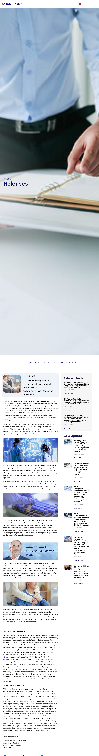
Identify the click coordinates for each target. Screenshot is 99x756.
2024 (43, 362)
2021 (61, 362)
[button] (79, 4)
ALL (24, 362)
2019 (74, 362)
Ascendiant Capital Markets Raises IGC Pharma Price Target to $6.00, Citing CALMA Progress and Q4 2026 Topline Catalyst (76, 384)
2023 (49, 362)
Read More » (68, 393)
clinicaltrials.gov (9, 657)
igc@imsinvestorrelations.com (14, 745)
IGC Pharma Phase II (23, 657)
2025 (37, 362)
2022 (55, 362)
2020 (67, 362)
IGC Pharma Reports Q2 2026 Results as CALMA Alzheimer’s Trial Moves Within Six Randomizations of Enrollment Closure (76, 401)
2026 (31, 362)
